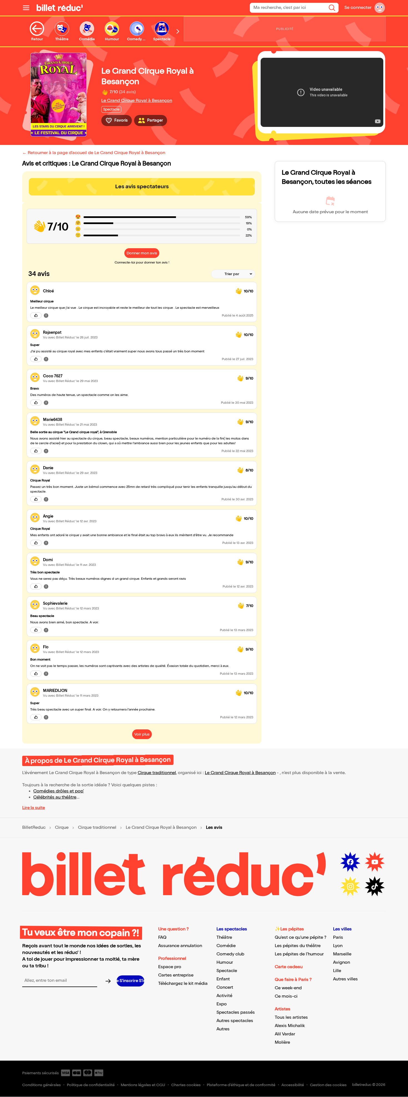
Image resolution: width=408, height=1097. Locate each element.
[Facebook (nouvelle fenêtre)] (350, 862)
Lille (337, 970)
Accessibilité (292, 1085)
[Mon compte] (380, 8)
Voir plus (142, 734)
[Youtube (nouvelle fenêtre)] (375, 862)
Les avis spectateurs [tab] (142, 186)
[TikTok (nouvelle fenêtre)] (375, 886)
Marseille (342, 954)
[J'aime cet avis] (36, 315)
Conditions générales (41, 1085)
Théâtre (224, 937)
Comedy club (230, 954)
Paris (338, 937)
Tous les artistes (291, 1017)
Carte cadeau (289, 967)
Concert (224, 987)
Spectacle (226, 970)
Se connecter (357, 7)
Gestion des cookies (328, 1085)
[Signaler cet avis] (46, 315)
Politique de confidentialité (91, 1085)
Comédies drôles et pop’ (58, 791)
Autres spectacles (234, 1020)
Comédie (226, 945)
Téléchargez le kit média (183, 983)
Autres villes (345, 979)
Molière (282, 1042)
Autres (223, 1029)
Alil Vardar (285, 1034)
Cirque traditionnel (157, 772)
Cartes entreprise (175, 975)
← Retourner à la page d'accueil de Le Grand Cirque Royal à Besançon (93, 152)
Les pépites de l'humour (299, 954)
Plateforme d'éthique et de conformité (241, 1085)
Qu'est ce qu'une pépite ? (300, 937)
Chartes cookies (186, 1085)
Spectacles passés (235, 1012)
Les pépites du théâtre (298, 945)
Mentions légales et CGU (143, 1085)
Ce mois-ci (286, 996)
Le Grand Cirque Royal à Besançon (136, 100)
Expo (221, 1004)
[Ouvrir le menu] (28, 8)
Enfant (223, 979)
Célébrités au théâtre (54, 797)
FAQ (162, 937)
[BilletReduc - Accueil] (60, 7)
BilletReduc (34, 827)
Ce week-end (288, 988)
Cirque (62, 827)
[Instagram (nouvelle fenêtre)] (350, 886)
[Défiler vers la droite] (178, 31)
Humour (224, 962)
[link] (137, 291)
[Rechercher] (332, 7)
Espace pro (169, 967)
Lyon (337, 945)
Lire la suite (33, 807)
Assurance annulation (180, 945)
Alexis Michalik (290, 1025)
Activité (224, 995)
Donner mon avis (142, 253)
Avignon (341, 962)
